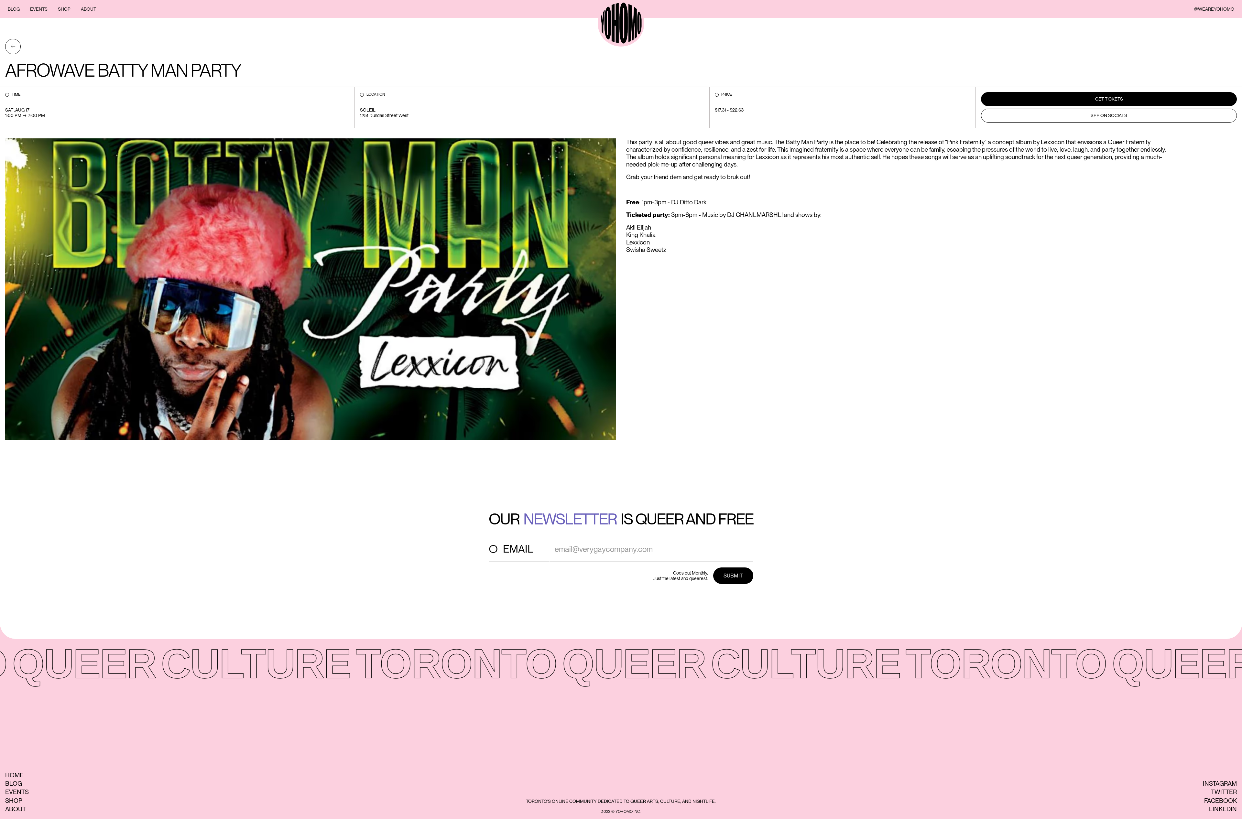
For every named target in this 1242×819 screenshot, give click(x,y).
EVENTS (39, 9)
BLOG (14, 9)
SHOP (64, 9)
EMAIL (518, 549)
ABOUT (88, 9)
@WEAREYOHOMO (1214, 9)
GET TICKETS (1109, 99)
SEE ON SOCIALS (1109, 115)
